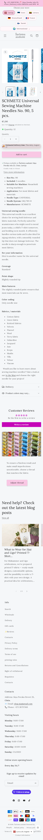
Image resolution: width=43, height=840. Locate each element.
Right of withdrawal (13, 671)
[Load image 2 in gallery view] (21, 91)
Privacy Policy (11, 643)
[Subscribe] (35, 783)
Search (8, 609)
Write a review (21, 424)
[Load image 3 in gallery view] (32, 91)
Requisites (9, 677)
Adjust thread (17, 482)
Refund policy (19, 827)
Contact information (22, 835)
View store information (14, 172)
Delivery (8, 620)
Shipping (11, 125)
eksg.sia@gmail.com (23, 704)
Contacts (9, 637)
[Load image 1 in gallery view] (10, 91)
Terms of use (10, 654)
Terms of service (10, 831)
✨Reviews (9, 631)
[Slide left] (2, 92)
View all (5, 518)
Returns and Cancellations (16, 665)
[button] (5, 35)
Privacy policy (32, 827)
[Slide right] (40, 92)
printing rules (11, 660)
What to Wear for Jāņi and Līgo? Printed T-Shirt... (18, 553)
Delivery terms (11, 648)
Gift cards (9, 626)
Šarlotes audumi (20, 824)
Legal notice (36, 831)
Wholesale (9, 615)
